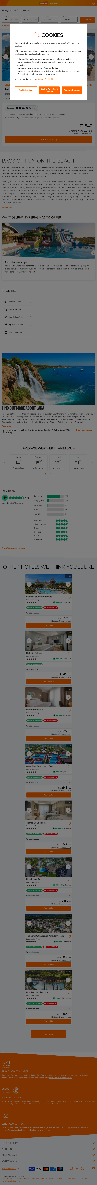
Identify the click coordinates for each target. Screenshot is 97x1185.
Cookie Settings (26, 90)
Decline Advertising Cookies (49, 90)
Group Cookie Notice (47, 79)
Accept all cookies (72, 90)
